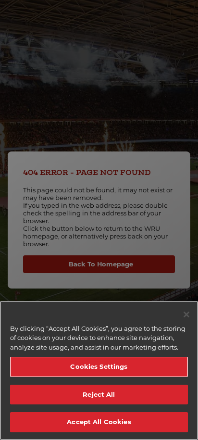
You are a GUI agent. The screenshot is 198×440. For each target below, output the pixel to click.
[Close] (186, 314)
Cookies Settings (98, 366)
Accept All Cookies (99, 422)
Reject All (99, 394)
